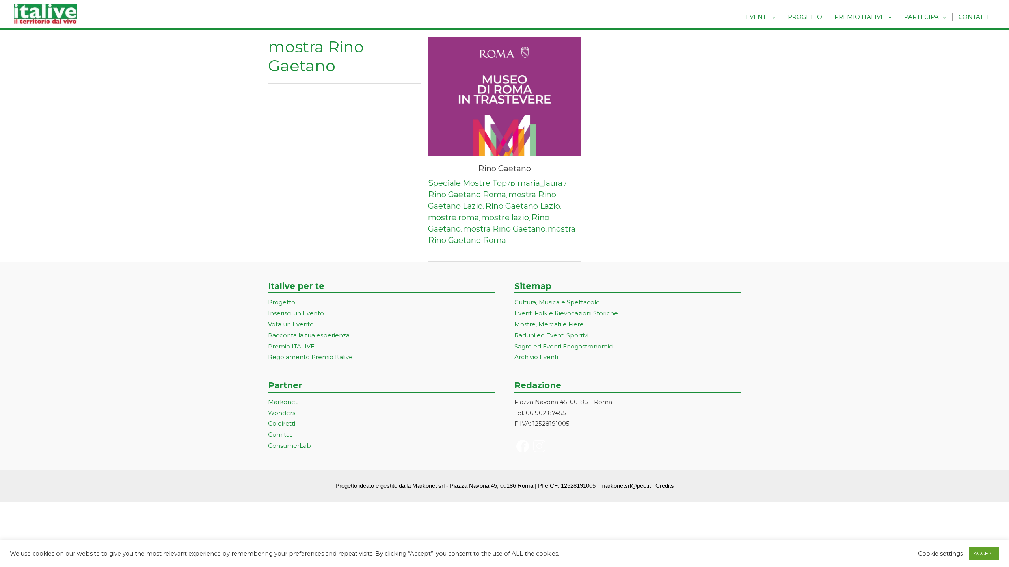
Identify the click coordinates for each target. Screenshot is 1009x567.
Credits (664, 485)
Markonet (283, 402)
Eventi (757, 16)
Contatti (974, 16)
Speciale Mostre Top (467, 183)
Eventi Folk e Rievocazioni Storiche (566, 313)
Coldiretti (281, 423)
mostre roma (453, 217)
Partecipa (921, 16)
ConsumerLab (289, 445)
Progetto (805, 16)
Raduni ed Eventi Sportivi (551, 335)
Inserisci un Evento (296, 313)
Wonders (281, 413)
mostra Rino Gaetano (504, 228)
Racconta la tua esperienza (309, 335)
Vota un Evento (291, 324)
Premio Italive (859, 16)
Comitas (280, 434)
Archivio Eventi (536, 357)
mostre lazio (505, 217)
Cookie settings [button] (940, 553)
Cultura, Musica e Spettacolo (557, 302)
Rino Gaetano (504, 168)
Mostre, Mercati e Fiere (549, 324)
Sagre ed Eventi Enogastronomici (564, 346)
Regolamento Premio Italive (310, 357)
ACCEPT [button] (984, 553)
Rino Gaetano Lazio (522, 206)
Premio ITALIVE (291, 346)
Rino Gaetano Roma (467, 194)
